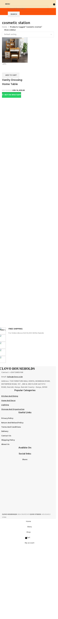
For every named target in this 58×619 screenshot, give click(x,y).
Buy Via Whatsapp (13, 94)
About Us (5, 444)
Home (4, 27)
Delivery (4, 431)
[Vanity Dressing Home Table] (15, 50)
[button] (10, 75)
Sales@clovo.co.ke (15, 376)
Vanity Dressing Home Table (12, 82)
